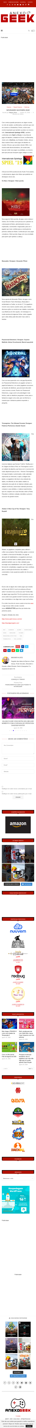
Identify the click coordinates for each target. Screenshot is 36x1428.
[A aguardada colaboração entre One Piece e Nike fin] (11, 1345)
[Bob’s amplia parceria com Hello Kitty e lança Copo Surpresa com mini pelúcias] (26, 1024)
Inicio (5, 2)
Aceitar (29, 1426)
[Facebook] (7, 4)
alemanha (11, 629)
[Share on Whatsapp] (17, 650)
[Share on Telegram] (21, 650)
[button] (3, 714)
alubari (19, 629)
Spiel (21, 635)
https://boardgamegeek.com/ (10, 623)
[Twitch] (25, 4)
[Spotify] (23, 4)
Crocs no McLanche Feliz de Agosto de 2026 (9, 1055)
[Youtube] (17, 4)
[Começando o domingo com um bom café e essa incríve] (24, 1345)
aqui (32, 603)
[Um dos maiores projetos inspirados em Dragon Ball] (11, 1329)
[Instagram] (12, 4)
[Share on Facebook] (22, 646)
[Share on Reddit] (13, 650)
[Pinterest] (15, 4)
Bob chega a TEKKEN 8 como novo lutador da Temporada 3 (9, 1033)
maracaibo (13, 632)
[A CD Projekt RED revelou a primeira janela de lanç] (24, 1329)
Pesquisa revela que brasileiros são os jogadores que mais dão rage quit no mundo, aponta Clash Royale (26, 1058)
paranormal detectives (10, 635)
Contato (30, 2)
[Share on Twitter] (26, 646)
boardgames (28, 629)
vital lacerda (17, 639)
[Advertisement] (18, 57)
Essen (4, 632)
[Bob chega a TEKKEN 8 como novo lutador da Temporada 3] (9, 1024)
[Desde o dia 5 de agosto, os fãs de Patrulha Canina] (24, 1361)
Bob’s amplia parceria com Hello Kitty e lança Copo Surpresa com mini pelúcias (26, 1034)
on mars (21, 632)
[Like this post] (18, 646)
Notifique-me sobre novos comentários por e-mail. (17, 788)
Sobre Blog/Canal (13, 2)
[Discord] (28, 4)
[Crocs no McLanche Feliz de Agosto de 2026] (9, 1047)
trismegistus (7, 639)
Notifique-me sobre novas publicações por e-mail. (17, 793)
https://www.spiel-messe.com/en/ (12, 619)
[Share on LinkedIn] (9, 650)
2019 (4, 629)
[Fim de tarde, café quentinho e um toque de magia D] (11, 1361)
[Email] (20, 4)
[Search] (29, 30)
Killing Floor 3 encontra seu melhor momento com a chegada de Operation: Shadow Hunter (18, 723)
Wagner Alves (13, 112)
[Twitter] (9, 4)
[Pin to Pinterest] (5, 650)
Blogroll (23, 2)
